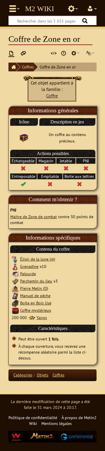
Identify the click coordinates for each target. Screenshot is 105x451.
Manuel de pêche (35, 295)
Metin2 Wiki (39, 8)
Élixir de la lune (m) (37, 259)
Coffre (52, 96)
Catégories (22, 375)
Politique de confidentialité (32, 417)
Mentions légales (56, 423)
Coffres (28, 67)
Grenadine (29, 266)
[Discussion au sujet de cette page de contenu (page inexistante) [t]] (23, 53)
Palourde (28, 273)
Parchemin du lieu (36, 281)
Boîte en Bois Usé (35, 303)
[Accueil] (12, 67)
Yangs (41, 317)
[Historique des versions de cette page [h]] (63, 53)
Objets (42, 375)
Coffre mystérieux (35, 310)
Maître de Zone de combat (33, 216)
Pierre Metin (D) (34, 288)
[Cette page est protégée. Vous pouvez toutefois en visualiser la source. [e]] (54, 53)
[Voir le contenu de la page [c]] (11, 53)
